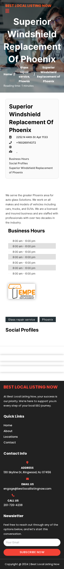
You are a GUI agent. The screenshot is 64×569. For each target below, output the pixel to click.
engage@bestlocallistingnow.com (27, 489)
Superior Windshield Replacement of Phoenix (31, 170)
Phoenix (24, 81)
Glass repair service (24, 72)
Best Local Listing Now (28, 5)
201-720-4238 (13, 505)
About (8, 431)
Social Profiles (18, 163)
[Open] (7, 11)
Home (8, 74)
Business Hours (19, 159)
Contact (10, 442)
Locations (11, 437)
